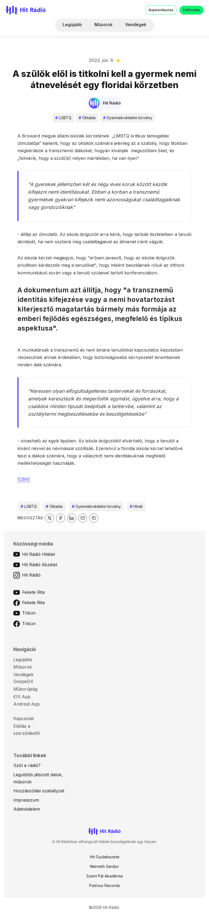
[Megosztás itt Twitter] (49, 518)
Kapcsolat (23, 718)
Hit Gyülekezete (104, 857)
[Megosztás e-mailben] (82, 518)
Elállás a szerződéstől (26, 729)
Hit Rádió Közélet (39, 564)
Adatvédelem (26, 809)
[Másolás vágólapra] (93, 518)
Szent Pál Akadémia (104, 876)
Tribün (29, 613)
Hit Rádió (31, 575)
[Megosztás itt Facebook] (60, 518)
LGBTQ (63, 117)
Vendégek (135, 24)
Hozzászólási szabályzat (38, 790)
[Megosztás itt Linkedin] (71, 518)
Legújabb (72, 24)
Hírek (136, 506)
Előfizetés (191, 10)
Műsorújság (25, 689)
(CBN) (23, 479)
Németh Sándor (104, 866)
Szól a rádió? (27, 765)
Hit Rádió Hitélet (38, 554)
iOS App (21, 696)
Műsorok (103, 24)
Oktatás (87, 117)
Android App (26, 704)
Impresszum (26, 800)
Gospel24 (23, 681)
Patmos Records (104, 885)
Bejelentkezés (161, 10)
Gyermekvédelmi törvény (127, 117)
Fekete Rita (33, 592)
